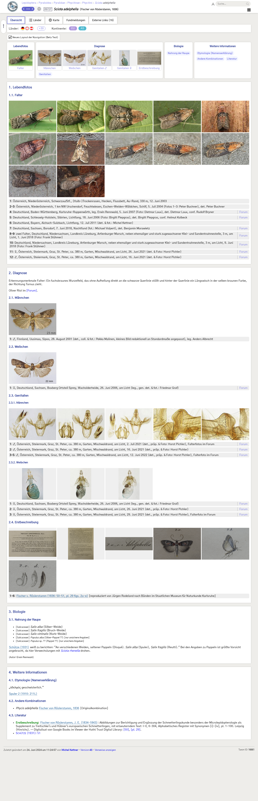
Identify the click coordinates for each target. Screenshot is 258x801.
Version (86, 750)
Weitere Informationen (223, 46)
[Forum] (31, 290)
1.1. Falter (15, 95)
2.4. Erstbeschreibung (23, 522)
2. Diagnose (18, 273)
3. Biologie (17, 612)
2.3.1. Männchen (18, 403)
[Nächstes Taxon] (32, 9)
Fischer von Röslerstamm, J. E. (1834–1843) (68, 722)
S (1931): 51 (28, 733)
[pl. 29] (135, 729)
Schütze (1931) (19, 647)
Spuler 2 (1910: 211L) (23, 693)
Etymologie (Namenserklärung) (215, 53)
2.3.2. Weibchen (18, 462)
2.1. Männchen (19, 297)
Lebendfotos (20, 46)
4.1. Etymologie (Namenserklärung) (33, 680)
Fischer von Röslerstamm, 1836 (59, 708)
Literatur (232, 59)
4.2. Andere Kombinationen (27, 700)
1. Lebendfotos (20, 87)
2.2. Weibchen (18, 346)
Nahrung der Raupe (178, 53)
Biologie (178, 46)
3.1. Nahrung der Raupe (25, 619)
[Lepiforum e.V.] (12, 7)
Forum (243, 212)
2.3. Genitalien (19, 395)
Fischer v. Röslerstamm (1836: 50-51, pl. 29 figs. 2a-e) (52, 596)
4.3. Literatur (17, 715)
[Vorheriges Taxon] (24, 9)
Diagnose (99, 46)
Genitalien (45, 74)
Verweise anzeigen (105, 750)
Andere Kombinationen (210, 59)
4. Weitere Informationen (28, 672)
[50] (126, 729)
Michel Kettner (70, 750)
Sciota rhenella (70, 650)
